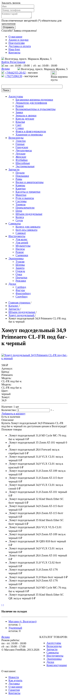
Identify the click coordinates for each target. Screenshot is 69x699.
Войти (5, 62)
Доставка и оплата (19, 46)
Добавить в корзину (13, 413)
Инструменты (55, 655)
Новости (13, 677)
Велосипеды (54, 646)
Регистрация (17, 62)
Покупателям (16, 42)
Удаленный (15, 627)
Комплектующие (57, 665)
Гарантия (14, 689)
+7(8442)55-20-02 (15, 72)
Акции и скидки (18, 39)
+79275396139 (13, 76)
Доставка (14, 683)
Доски (50, 662)
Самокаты (53, 652)
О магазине (15, 36)
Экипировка (54, 658)
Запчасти (52, 649)
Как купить (15, 680)
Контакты (14, 52)
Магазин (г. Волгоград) (22, 621)
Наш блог (14, 49)
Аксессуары (54, 642)
